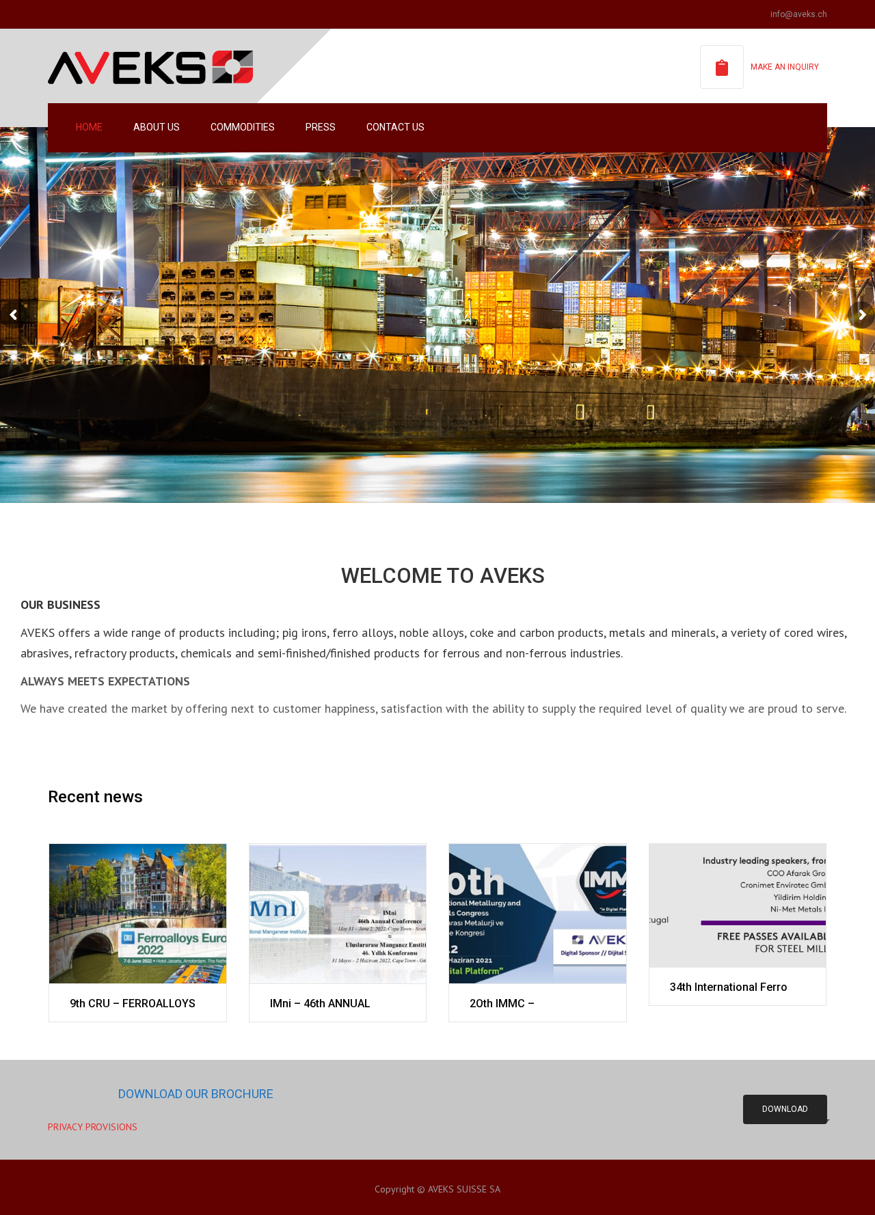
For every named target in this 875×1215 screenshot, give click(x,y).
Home (89, 127)
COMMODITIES (243, 127)
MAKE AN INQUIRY (785, 67)
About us (156, 127)
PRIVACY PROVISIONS (92, 1127)
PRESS (321, 127)
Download (785, 1109)
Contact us (395, 127)
